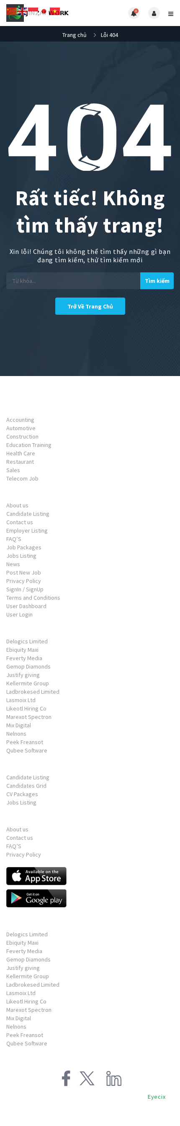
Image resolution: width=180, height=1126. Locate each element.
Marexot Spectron (28, 717)
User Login (19, 614)
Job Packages (23, 547)
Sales (13, 470)
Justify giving (23, 675)
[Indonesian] (33, 10)
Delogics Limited (27, 641)
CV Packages (22, 794)
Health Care (20, 453)
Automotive (21, 428)
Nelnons (16, 733)
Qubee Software (26, 750)
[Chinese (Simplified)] (11, 10)
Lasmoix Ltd (21, 700)
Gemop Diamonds (28, 666)
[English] (22, 10)
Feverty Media (24, 658)
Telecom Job (22, 478)
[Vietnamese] (55, 10)
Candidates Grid (26, 785)
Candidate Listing (27, 513)
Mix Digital (18, 725)
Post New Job (23, 572)
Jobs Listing (21, 555)
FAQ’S (13, 539)
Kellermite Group (27, 683)
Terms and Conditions (33, 597)
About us (17, 505)
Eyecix (157, 1096)
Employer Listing (27, 530)
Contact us (19, 522)
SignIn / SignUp (25, 589)
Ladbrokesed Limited (32, 691)
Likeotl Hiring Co (26, 708)
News (13, 564)
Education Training (28, 445)
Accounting (20, 419)
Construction (22, 436)
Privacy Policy (23, 581)
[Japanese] (44, 10)
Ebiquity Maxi (22, 649)
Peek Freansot (24, 742)
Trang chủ (74, 35)
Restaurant (20, 461)
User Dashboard (26, 606)
